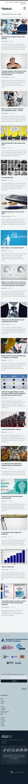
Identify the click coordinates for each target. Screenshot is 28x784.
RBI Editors (4, 180)
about (6, 2)
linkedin (2, 719)
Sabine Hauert (4, 569)
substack (3, 717)
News (2, 698)
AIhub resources (22, 2)
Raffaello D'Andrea (5, 216)
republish (16, 2)
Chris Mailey (4, 397)
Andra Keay (4, 432)
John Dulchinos (5, 77)
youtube (3, 725)
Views (2, 700)
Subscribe (14, 681)
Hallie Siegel (4, 41)
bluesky (2, 724)
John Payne (4, 536)
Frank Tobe (4, 468)
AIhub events (23, 3)
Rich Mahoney (4, 113)
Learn (2, 703)
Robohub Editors (5, 607)
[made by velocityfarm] (15, 772)
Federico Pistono (5, 324)
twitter (2, 722)
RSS (2, 714)
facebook (3, 721)
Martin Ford (4, 288)
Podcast (3, 701)
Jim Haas (3, 147)
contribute (11, 2)
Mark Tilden (4, 250)
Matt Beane (4, 360)
